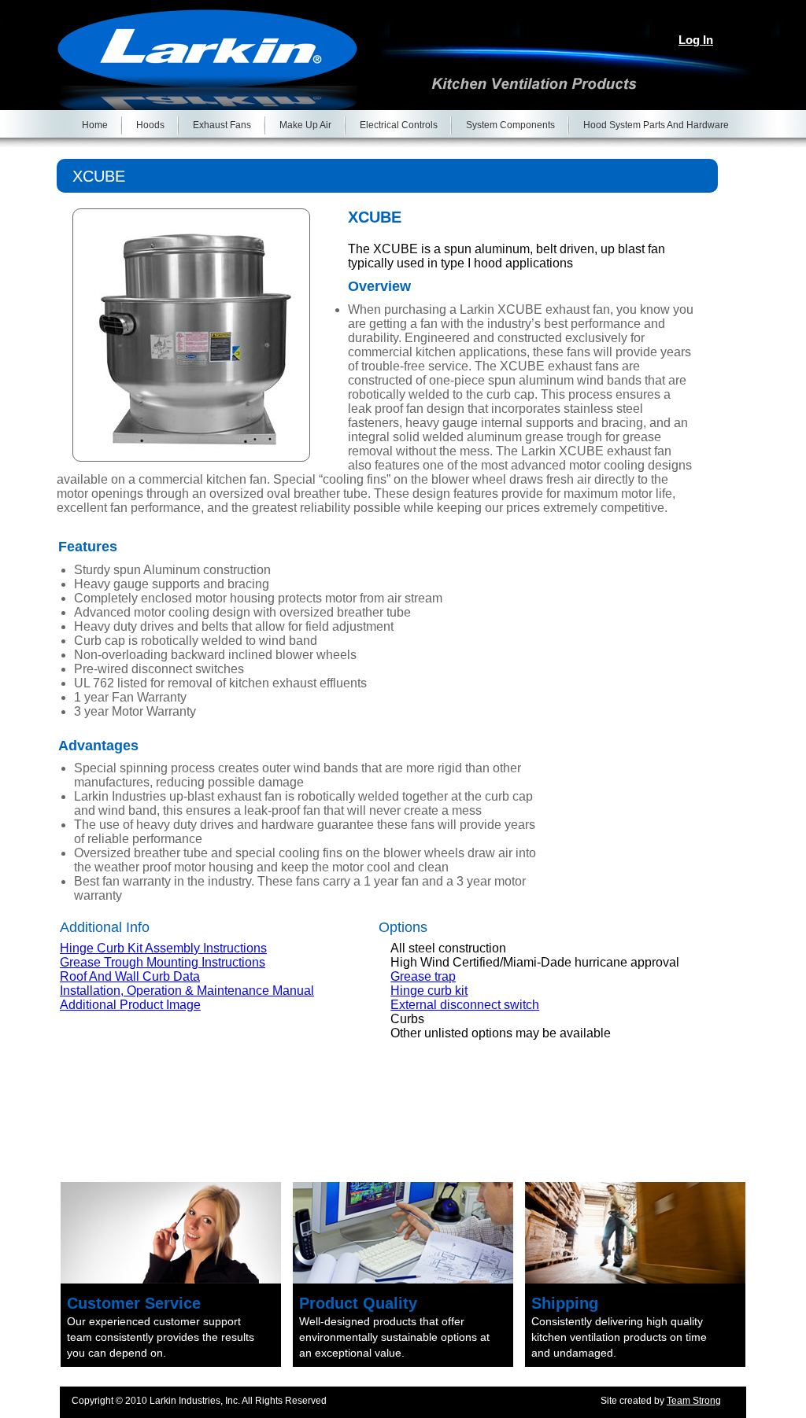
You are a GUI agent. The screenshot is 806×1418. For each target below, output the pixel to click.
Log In (695, 39)
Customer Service (134, 1303)
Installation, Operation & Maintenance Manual (187, 990)
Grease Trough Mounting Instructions (162, 962)
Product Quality (358, 1303)
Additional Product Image (130, 1004)
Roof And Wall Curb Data (130, 976)
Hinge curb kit (429, 990)
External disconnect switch (464, 1004)
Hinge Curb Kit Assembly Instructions (163, 948)
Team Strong (694, 1400)
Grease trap (423, 976)
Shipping (564, 1303)
